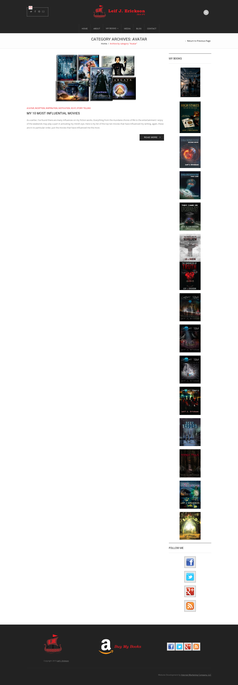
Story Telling (84, 108)
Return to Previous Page (198, 40)
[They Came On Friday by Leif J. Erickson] (190, 216)
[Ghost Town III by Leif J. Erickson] (190, 369)
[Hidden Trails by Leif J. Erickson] (190, 463)
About (96, 28)
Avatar (30, 108)
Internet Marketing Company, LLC (196, 674)
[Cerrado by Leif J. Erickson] (190, 525)
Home (85, 28)
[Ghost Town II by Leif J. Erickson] (190, 338)
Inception (40, 108)
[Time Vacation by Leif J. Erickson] (190, 494)
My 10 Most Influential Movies (53, 113)
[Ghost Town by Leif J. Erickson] (190, 307)
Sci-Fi (73, 108)
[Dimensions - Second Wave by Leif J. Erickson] (190, 151)
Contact (151, 28)
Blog (139, 28)
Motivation (64, 108)
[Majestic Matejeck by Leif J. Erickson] (190, 82)
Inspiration (52, 108)
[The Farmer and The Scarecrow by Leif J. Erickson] (190, 247)
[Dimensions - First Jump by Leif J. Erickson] (190, 185)
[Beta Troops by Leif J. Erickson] (190, 431)
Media (127, 28)
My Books (111, 28)
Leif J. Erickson (63, 661)
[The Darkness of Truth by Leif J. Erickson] (190, 275)
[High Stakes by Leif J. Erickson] (190, 116)
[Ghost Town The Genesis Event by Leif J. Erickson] (190, 400)
